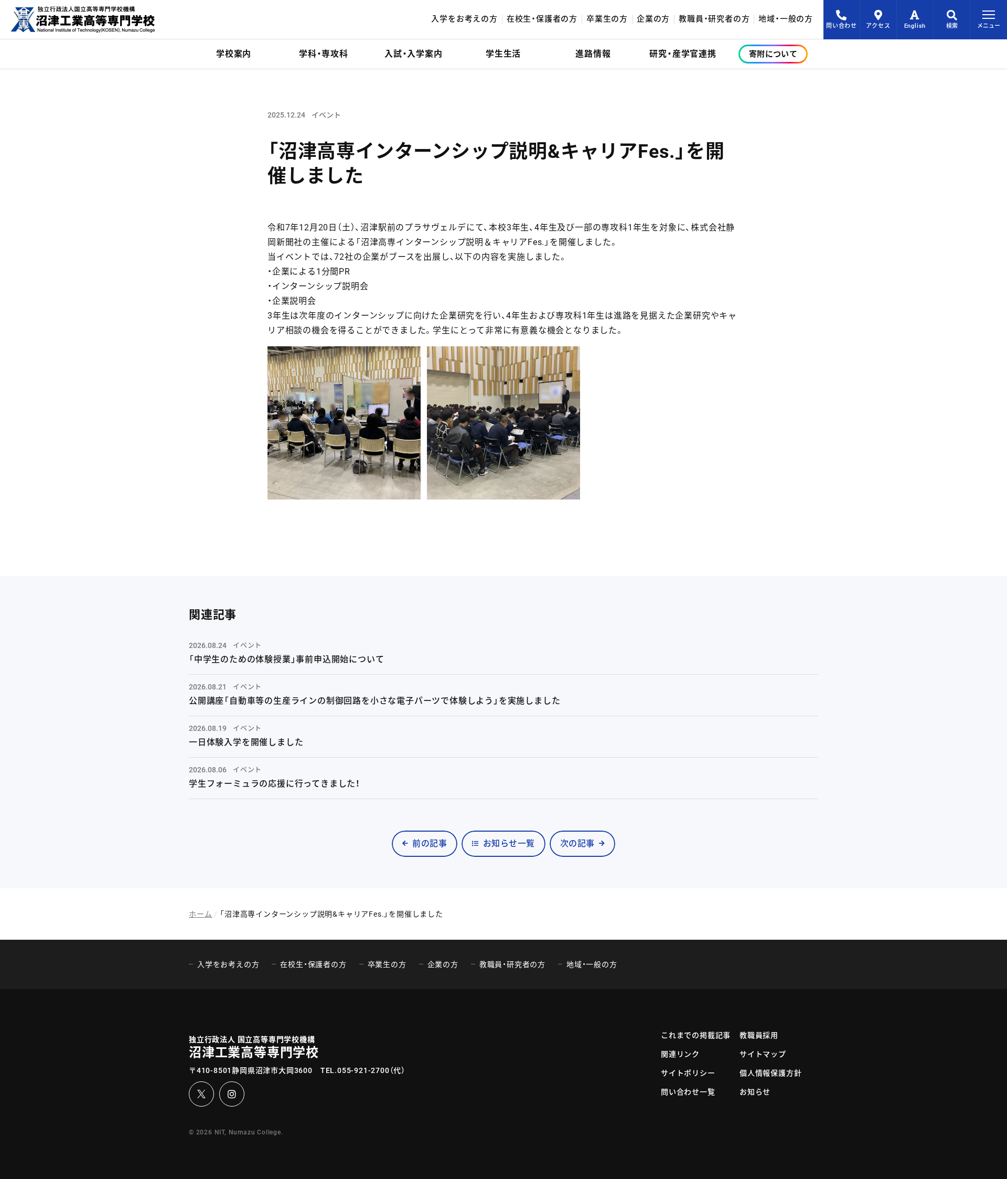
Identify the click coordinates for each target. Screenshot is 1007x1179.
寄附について (773, 54)
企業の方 (653, 19)
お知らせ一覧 (509, 843)
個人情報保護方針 (770, 1073)
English (915, 26)
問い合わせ (841, 26)
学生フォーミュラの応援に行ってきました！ (274, 784)
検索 (952, 26)
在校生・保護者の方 (542, 19)
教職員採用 (759, 1035)
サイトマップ (763, 1054)
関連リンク (680, 1054)
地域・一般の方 (785, 19)
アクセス (878, 26)
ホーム (200, 914)
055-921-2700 (363, 1070)
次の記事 (577, 843)
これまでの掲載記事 (696, 1035)
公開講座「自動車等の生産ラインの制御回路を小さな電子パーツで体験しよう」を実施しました (374, 701)
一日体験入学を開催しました (246, 742)
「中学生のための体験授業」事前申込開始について (286, 659)
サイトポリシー (688, 1073)
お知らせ (755, 1092)
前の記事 (429, 843)
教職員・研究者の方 (714, 19)
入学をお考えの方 (464, 19)
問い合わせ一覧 (688, 1092)
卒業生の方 (607, 19)
